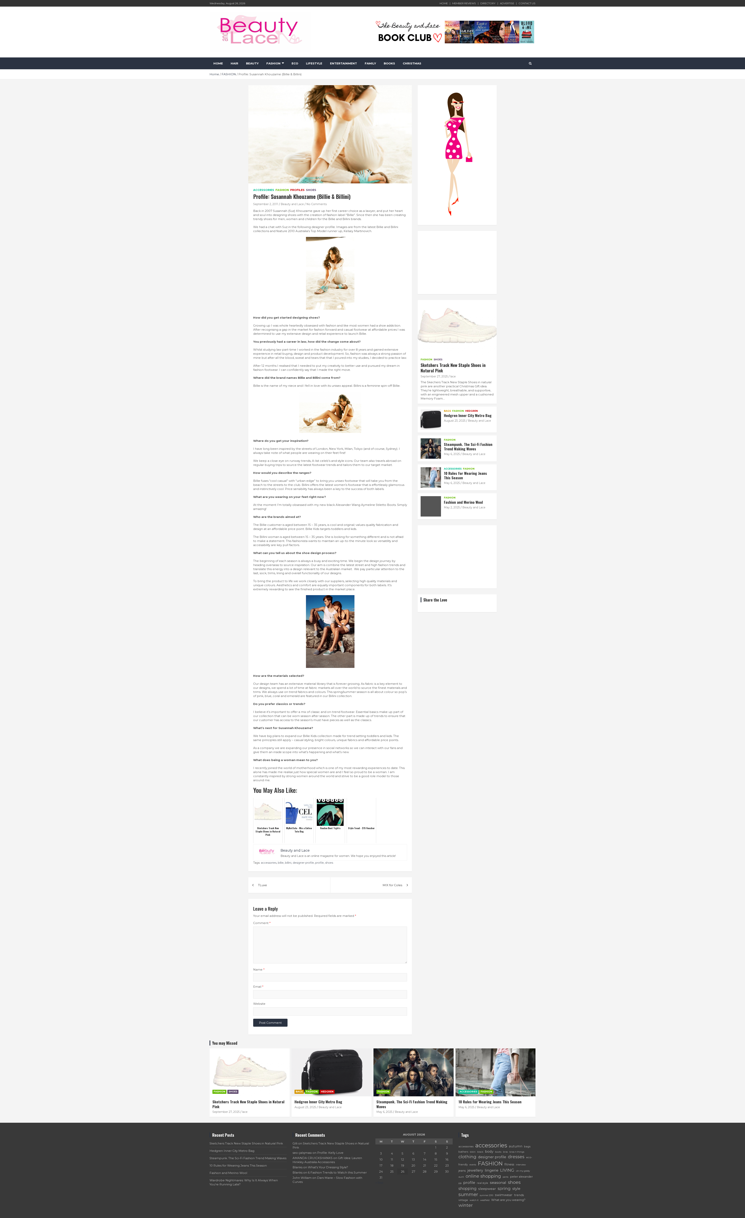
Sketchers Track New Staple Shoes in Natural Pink (453, 368)
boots (498, 1151)
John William (302, 1178)
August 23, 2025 (454, 420)
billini (288, 862)
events (473, 1164)
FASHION (273, 63)
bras (505, 1151)
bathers (463, 1151)
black (480, 1151)
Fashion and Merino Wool (463, 502)
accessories (268, 862)
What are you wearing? (508, 1200)
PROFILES (297, 190)
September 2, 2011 (265, 204)
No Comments (316, 204)
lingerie (491, 1170)
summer (468, 1194)
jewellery (475, 1170)
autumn (515, 1146)
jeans (462, 1170)
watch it (474, 1200)
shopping (467, 1188)
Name (259, 969)
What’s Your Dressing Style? (328, 1167)
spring (504, 1188)
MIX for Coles (392, 885)
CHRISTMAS (412, 63)
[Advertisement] (457, 262)
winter (465, 1205)
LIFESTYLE (314, 63)
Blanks (297, 1167)
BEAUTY (252, 63)
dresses (516, 1156)
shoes (329, 862)
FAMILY (370, 63)
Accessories (263, 190)
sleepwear (487, 1189)
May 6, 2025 (452, 454)
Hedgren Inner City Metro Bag (468, 415)
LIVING (507, 1170)
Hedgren (471, 410)
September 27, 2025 (434, 376)
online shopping (483, 1176)
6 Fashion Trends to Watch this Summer (337, 1172)
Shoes (311, 190)
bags (527, 1146)
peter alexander (521, 1176)
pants (505, 1177)
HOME (444, 3)
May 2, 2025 (452, 507)
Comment (262, 923)
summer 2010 (486, 1195)
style (516, 1188)
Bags (447, 410)
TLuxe (262, 885)
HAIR (234, 63)
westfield (484, 1200)
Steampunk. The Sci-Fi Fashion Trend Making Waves (468, 446)
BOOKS (389, 63)
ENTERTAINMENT (343, 63)
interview (521, 1164)
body (489, 1151)
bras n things (516, 1151)
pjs (460, 1183)
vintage (463, 1200)
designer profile (303, 862)
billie (281, 862)
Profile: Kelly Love (330, 1153)
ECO (295, 63)
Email (258, 986)
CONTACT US (527, 3)
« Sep (379, 1182)
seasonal (498, 1182)
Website (259, 1004)
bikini (473, 1152)
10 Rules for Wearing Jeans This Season (465, 475)
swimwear (503, 1195)
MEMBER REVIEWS (464, 3)
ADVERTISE (507, 3)
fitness (509, 1164)
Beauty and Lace (292, 204)
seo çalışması (302, 1153)
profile (319, 862)
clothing (467, 1156)
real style (482, 1183)
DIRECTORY (488, 3)
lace (453, 376)
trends (519, 1195)
